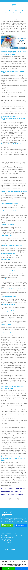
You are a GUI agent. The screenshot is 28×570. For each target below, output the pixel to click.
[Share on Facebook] (10, 499)
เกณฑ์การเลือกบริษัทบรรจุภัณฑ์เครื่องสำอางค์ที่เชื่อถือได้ (13, 488)
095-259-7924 (8, 539)
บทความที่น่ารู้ (14, 9)
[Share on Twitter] (13, 499)
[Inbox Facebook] (21, 568)
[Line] (8, 568)
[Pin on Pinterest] (17, 499)
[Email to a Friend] (15, 499)
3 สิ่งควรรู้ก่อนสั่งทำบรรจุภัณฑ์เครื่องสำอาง (11, 491)
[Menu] (2, 4)
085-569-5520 (6, 542)
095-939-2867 (6, 541)
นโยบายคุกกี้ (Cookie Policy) (14, 565)
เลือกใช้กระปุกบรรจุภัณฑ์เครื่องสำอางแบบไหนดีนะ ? (12, 494)
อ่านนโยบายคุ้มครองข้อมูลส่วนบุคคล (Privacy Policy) (13, 564)
